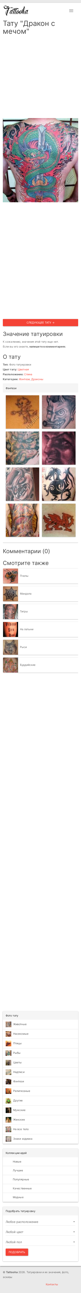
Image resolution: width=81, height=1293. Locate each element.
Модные (18, 1197)
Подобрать (17, 1252)
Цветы (17, 1062)
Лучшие (17, 1170)
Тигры (24, 611)
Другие (18, 1100)
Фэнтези (24, 379)
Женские (19, 1119)
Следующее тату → (41, 322)
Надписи (18, 1072)
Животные (20, 1024)
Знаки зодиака (22, 1138)
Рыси (23, 646)
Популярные (20, 1179)
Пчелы (24, 575)
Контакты (52, 1284)
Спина (28, 374)
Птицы (17, 1043)
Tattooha (16, 11)
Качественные (22, 1188)
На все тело (21, 1129)
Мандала (26, 593)
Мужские (19, 1110)
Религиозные (21, 1090)
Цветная (23, 369)
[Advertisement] (40, 77)
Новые (16, 1161)
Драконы (37, 379)
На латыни (27, 629)
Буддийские (28, 664)
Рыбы (17, 1052)
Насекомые (20, 1033)
